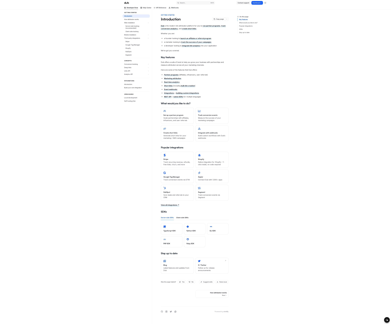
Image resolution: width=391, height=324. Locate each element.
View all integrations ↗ (170, 205)
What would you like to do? (248, 23)
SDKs (241, 29)
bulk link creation (188, 86)
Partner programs (171, 75)
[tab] (167, 217)
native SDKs (178, 97)
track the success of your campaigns (196, 42)
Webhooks (175, 8)
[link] (177, 116)
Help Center (147, 8)
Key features (243, 19)
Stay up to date (244, 32)
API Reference (161, 8)
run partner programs (211, 26)
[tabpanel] (194, 235)
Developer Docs (132, 8)
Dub (162, 26)
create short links (189, 29)
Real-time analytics (172, 82)
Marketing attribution (172, 78)
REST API (167, 97)
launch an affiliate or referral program (195, 38)
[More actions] (226, 19)
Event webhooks (170, 89)
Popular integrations (246, 26)
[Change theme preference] (265, 2)
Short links (168, 86)
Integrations (169, 93)
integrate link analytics (191, 46)
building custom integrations (187, 93)
